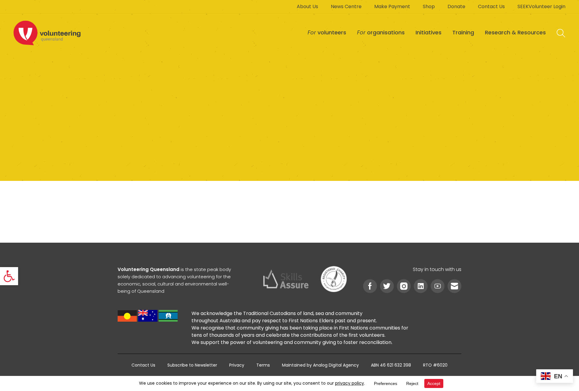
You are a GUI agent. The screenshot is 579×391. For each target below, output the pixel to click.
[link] (9, 276)
